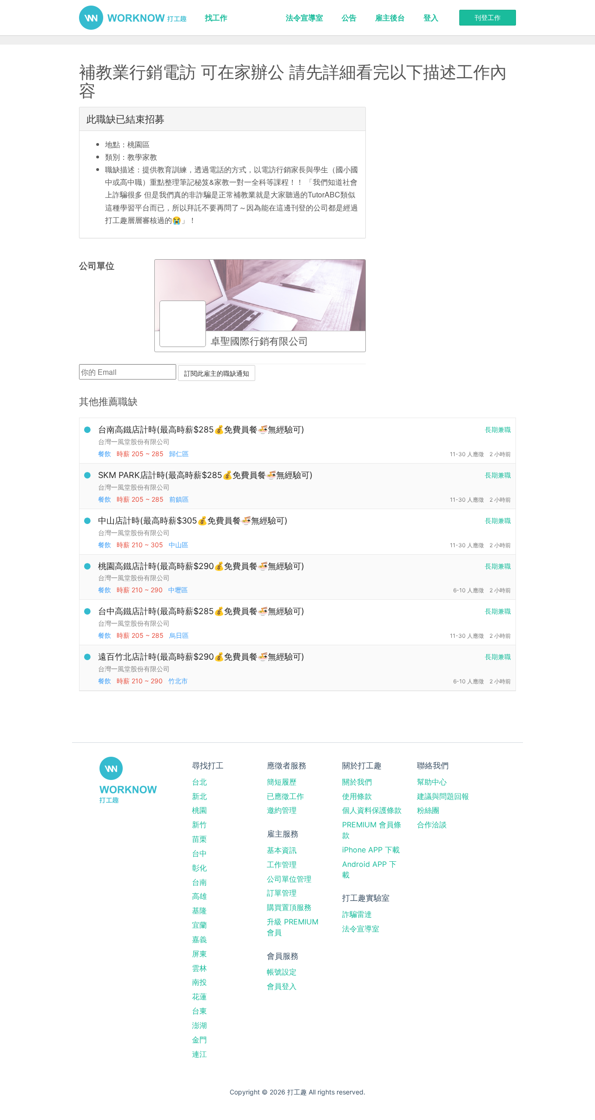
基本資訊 (282, 850)
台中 (199, 853)
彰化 (199, 867)
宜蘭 (199, 925)
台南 (199, 882)
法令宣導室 (304, 17)
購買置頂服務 (289, 907)
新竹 (199, 824)
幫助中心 (432, 781)
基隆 (199, 910)
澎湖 (199, 1025)
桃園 (199, 810)
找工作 (216, 17)
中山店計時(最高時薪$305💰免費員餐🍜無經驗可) (193, 520)
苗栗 (199, 839)
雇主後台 (390, 17)
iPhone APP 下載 (371, 849)
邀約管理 (282, 810)
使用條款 (357, 796)
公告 (349, 17)
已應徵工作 (285, 796)
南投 (199, 982)
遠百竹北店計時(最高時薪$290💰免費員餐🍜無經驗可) (201, 657)
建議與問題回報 (443, 796)
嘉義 (199, 939)
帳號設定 (282, 971)
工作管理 (282, 864)
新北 (199, 796)
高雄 (199, 896)
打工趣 (132, 18)
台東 (199, 1010)
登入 (430, 17)
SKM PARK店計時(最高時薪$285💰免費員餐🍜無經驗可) (205, 475)
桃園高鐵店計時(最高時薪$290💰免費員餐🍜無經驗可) (201, 566)
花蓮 (199, 996)
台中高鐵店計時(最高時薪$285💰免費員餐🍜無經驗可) (201, 611)
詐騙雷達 (357, 914)
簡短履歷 (282, 781)
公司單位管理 (289, 879)
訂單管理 (282, 892)
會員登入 (282, 986)
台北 (199, 781)
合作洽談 (432, 824)
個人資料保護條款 (372, 810)
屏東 (199, 953)
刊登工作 (488, 17)
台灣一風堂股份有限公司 (134, 441)
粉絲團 (428, 810)
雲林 (199, 968)
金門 (199, 1039)
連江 (199, 1054)
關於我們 (357, 781)
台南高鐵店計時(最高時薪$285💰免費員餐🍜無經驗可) (201, 429)
